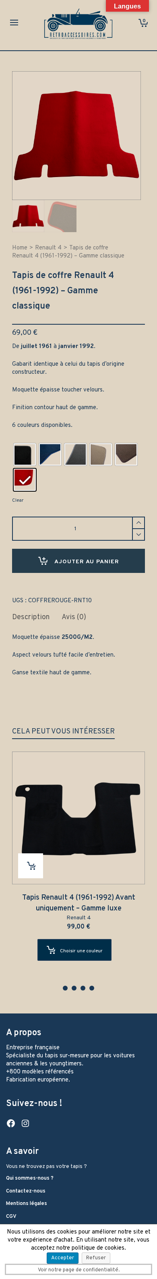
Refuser (96, 1258)
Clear (17, 500)
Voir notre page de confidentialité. (79, 1270)
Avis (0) (74, 617)
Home (19, 248)
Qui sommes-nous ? (30, 1178)
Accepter (62, 1258)
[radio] (25, 454)
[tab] (31, 617)
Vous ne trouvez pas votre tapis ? (46, 1167)
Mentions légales (26, 1204)
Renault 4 (48, 248)
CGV (11, 1216)
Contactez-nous (25, 1191)
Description (31, 617)
